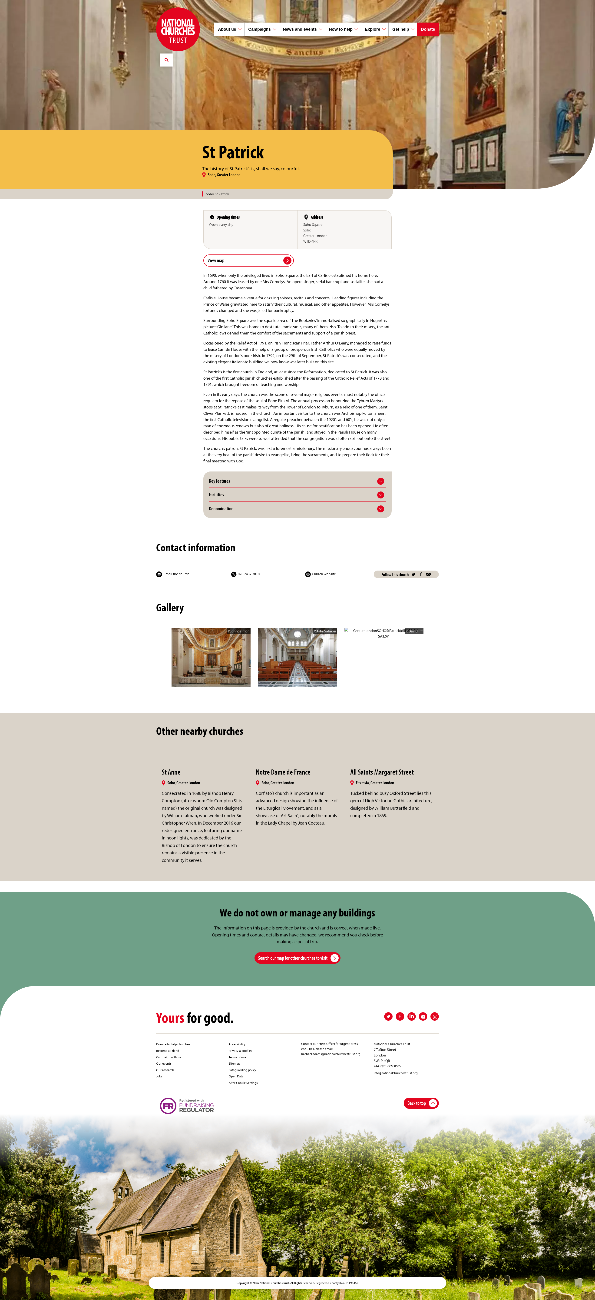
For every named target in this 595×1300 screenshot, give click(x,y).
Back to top (416, 1102)
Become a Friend (167, 1050)
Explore (372, 29)
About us (227, 29)
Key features (219, 481)
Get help (400, 29)
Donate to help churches (173, 1044)
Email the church (176, 573)
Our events (164, 1063)
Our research (165, 1070)
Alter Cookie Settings (243, 1082)
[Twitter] (413, 574)
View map (216, 260)
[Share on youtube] (423, 1016)
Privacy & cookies (240, 1050)
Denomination (221, 508)
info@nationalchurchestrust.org (396, 1073)
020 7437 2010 (249, 573)
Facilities (216, 494)
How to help (341, 29)
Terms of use (237, 1057)
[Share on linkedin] (411, 1016)
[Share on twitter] (388, 1016)
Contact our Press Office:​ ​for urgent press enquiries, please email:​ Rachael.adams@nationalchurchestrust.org (330, 1048)
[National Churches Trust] (178, 29)
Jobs (159, 1076)
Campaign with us (168, 1057)
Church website (324, 573)
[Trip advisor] (428, 574)
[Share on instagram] (434, 1016)
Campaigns (259, 29)
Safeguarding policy (242, 1070)
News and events (300, 29)
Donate (428, 29)
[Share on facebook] (400, 1016)
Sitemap (234, 1063)
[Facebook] (421, 574)
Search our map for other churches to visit (292, 957)
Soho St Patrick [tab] (217, 194)
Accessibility (237, 1044)
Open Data (236, 1076)
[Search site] (166, 60)
